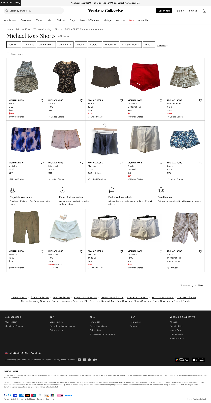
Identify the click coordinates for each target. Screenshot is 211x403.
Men (50, 20)
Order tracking (56, 321)
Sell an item (164, 10)
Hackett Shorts (61, 297)
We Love (120, 20)
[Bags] (77, 20)
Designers (26, 20)
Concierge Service (14, 326)
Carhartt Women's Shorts (66, 301)
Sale (131, 20)
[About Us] (150, 20)
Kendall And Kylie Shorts (115, 301)
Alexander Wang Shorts (34, 301)
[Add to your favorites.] (42, 100)
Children (61, 20)
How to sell (95, 321)
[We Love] (127, 20)
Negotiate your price (21, 197)
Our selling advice (98, 326)
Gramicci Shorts (40, 297)
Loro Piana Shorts (137, 297)
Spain (48, 399)
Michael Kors (23, 29)
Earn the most (165, 197)
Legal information (36, 359)
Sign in (180, 10)
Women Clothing (42, 29)
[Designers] (33, 20)
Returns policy (56, 330)
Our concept (11, 321)
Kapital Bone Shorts (85, 297)
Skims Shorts (141, 301)
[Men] (54, 20)
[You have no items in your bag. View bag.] (204, 11)
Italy (53, 399)
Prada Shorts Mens (163, 297)
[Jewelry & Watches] (101, 20)
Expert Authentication (71, 197)
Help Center (135, 321)
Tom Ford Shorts (186, 297)
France (6, 399)
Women (39, 20)
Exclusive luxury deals (120, 197)
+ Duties (96, 172)
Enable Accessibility (10, 2)
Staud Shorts (160, 301)
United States (30, 399)
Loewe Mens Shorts (112, 297)
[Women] (45, 20)
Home (9, 29)
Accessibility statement (15, 359)
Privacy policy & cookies (64, 359)
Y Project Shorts (181, 301)
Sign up (193, 10)
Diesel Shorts (19, 297)
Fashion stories (177, 338)
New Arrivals (10, 20)
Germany (40, 399)
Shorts (58, 29)
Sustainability (176, 326)
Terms (48, 359)
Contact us (135, 326)
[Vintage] (114, 20)
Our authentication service (62, 326)
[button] (204, 11)
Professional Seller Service (102, 334)
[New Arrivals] (18, 20)
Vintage (107, 20)
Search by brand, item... (21, 10)
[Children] (67, 20)
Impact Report (176, 330)
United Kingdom (17, 399)
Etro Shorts (90, 301)
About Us (143, 20)
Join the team (176, 334)
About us (174, 321)
